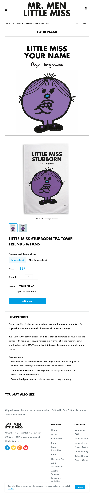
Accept (80, 487)
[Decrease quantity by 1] (22, 277)
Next (85, 23)
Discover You (57, 459)
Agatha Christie (55, 472)
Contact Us (80, 430)
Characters (56, 438)
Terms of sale (81, 438)
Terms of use (81, 443)
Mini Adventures (57, 465)
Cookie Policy (81, 451)
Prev (76, 23)
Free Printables (56, 449)
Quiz (53, 454)
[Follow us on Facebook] (7, 447)
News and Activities (56, 479)
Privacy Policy (81, 447)
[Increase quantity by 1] (35, 277)
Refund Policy (81, 456)
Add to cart (27, 301)
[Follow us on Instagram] (19, 447)
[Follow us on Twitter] (13, 447)
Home (7, 23)
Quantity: (13, 277)
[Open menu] (6, 10)
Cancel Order (81, 460)
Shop (53, 443)
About (54, 434)
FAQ (77, 434)
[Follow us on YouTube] (25, 447)
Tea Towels (16, 23)
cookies (11, 488)
